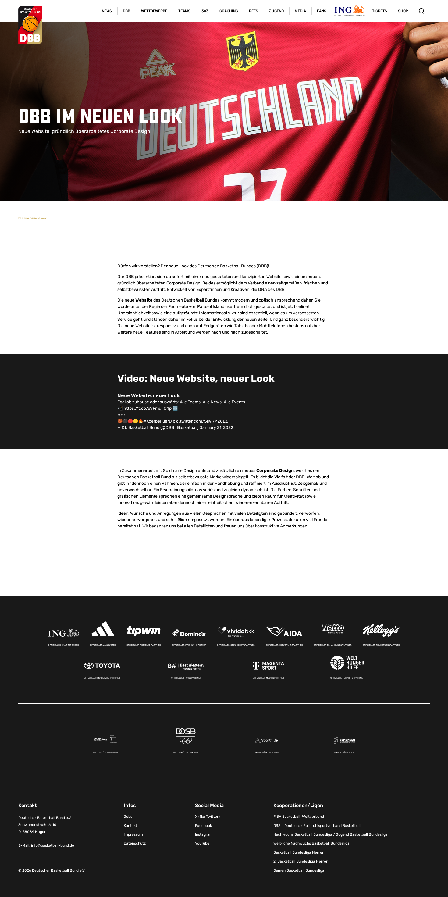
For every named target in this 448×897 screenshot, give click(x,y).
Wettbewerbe (154, 11)
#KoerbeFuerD (157, 421)
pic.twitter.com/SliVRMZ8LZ (200, 421)
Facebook (203, 826)
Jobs (128, 816)
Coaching (228, 11)
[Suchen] (422, 11)
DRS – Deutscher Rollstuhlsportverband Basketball (317, 826)
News (107, 11)
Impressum (133, 834)
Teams (184, 11)
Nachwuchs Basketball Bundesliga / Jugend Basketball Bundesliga (330, 834)
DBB (126, 11)
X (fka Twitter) (207, 816)
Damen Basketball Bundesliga (298, 870)
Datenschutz (135, 843)
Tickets (379, 11)
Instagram (204, 834)
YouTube (202, 843)
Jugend (276, 11)
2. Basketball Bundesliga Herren (300, 861)
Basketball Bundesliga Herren (298, 852)
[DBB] (30, 25)
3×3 (204, 11)
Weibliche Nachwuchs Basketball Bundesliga (311, 843)
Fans (321, 11)
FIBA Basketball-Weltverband (298, 816)
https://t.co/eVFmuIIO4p (147, 408)
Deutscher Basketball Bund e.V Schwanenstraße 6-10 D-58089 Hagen (44, 825)
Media (300, 11)
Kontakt (130, 826)
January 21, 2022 (216, 427)
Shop (403, 11)
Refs (253, 11)
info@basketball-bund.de (52, 845)
